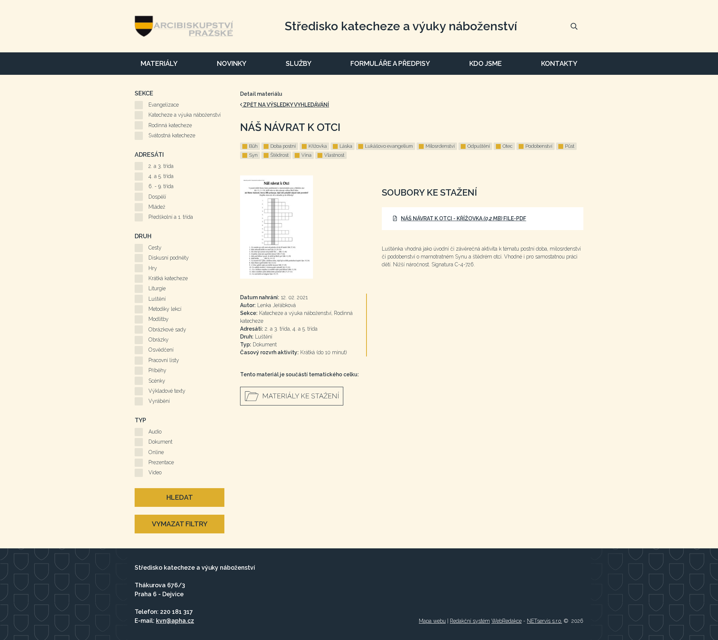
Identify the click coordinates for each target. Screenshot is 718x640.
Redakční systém (470, 621)
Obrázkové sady (167, 330)
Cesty (155, 248)
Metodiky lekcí (164, 309)
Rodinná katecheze (170, 125)
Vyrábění (159, 401)
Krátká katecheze (168, 278)
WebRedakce (506, 621)
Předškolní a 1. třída (170, 217)
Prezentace (161, 462)
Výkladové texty (166, 391)
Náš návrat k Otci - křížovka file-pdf (463, 218)
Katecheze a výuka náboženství (184, 115)
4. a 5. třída (161, 176)
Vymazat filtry (180, 524)
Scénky (156, 381)
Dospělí (157, 197)
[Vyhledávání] (574, 26)
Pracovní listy (163, 360)
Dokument (160, 442)
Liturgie (157, 288)
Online (156, 452)
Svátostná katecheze (171, 135)
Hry (152, 268)
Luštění (157, 299)
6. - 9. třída (161, 186)
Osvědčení (161, 350)
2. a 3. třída (161, 166)
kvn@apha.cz (175, 620)
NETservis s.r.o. (544, 621)
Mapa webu (432, 621)
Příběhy (157, 370)
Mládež (156, 207)
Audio (155, 432)
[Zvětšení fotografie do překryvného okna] (303, 227)
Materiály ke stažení (300, 396)
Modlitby (158, 319)
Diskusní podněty (168, 258)
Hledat (179, 497)
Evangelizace (163, 105)
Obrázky (158, 340)
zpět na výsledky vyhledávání (285, 105)
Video (155, 472)
